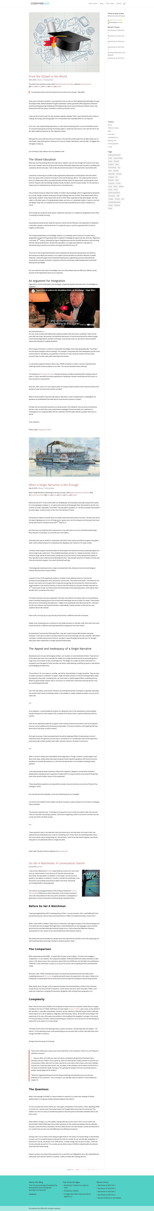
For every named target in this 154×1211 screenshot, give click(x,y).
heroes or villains (74, 1009)
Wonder (110, 205)
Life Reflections (113, 137)
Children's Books (113, 128)
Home (110, 170)
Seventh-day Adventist (114, 193)
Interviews (110, 3)
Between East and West (114, 155)
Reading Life (112, 141)
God (119, 167)
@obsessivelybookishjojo (116, 16)
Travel (110, 147)
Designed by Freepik (44, 430)
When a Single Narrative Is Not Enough (54, 485)
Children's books (118, 158)
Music (117, 180)
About (119, 3)
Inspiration (111, 177)
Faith (109, 131)
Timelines (117, 199)
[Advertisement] (116, 91)
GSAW (49, 871)
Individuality (111, 174)
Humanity (115, 170)
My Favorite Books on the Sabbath (109, 1198)
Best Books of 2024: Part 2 (106, 1188)
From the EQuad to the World (48, 76)
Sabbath (121, 186)
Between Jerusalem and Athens (64, 84)
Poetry (110, 186)
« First (77, 1169)
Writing (110, 208)
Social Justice (111, 196)
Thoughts (110, 199)
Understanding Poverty (114, 202)
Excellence (111, 164)
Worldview (117, 205)
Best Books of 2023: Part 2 (106, 1195)
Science (110, 189)
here (43, 331)
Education (116, 161)
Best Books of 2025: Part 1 (106, 1185)
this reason (48, 976)
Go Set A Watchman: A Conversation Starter (57, 863)
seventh (59, 87)
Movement (111, 180)
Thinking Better (48, 80)
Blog (101, 3)
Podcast (118, 183)
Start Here (93, 3)
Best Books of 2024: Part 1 (106, 1192)
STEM (118, 196)
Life (116, 177)
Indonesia (118, 174)
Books (40, 80)
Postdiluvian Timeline (71, 1191)
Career (110, 158)
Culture (110, 161)
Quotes (115, 186)
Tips (123, 199)
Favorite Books (112, 167)
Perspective (111, 183)
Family (117, 164)
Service (116, 189)
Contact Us (32, 1194)
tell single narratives (47, 374)
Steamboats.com (62, 851)
